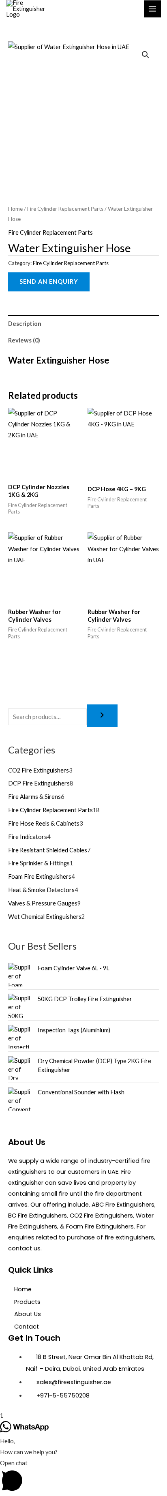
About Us (27, 1314)
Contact (26, 1327)
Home (15, 208)
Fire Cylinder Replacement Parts (65, 208)
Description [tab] (24, 323)
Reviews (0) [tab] (24, 340)
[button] (145, 54)
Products (27, 1302)
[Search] (102, 715)
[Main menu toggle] (152, 8)
